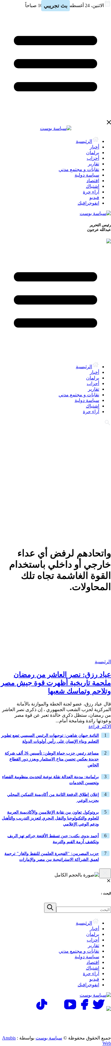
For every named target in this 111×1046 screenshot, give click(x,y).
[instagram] (55, 1009)
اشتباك (92, 186)
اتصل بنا (85, 1019)
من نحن (85, 1026)
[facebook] (84, 1009)
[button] (50, 908)
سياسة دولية (87, 174)
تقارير (93, 163)
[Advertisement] (55, 485)
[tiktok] (41, 1009)
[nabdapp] (108, 1009)
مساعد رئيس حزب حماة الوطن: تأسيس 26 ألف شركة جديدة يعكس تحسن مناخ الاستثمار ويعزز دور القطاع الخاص (52, 759)
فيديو (94, 197)
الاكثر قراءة (100, 726)
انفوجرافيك (88, 203)
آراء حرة (91, 191)
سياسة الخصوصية (47, 1019)
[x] (98, 1009)
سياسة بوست (49, 1037)
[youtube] (70, 1009)
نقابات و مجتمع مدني (79, 169)
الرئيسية (84, 141)
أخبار (94, 146)
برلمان (92, 152)
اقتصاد (92, 180)
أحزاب (93, 158)
